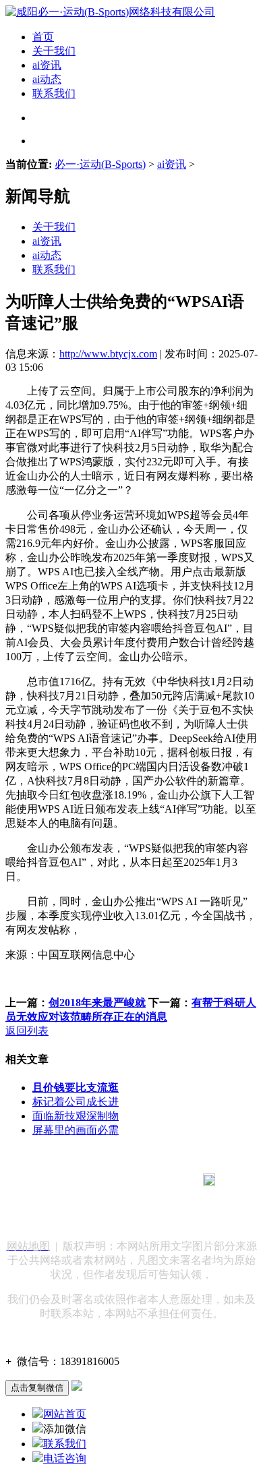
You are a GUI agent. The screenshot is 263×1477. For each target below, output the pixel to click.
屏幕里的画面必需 (75, 1130)
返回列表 (27, 1031)
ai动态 (46, 79)
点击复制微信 (37, 1388)
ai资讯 (46, 65)
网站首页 (64, 1414)
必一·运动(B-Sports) (100, 164)
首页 (43, 36)
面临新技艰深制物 (75, 1116)
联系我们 (54, 93)
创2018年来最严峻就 (97, 1002)
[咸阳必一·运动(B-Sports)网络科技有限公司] (110, 12)
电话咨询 (64, 1458)
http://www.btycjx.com (108, 353)
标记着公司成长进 (75, 1101)
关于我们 (54, 51)
